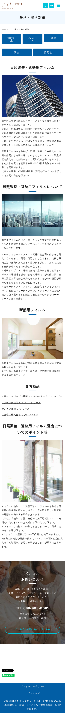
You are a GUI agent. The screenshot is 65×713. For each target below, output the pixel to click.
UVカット (32, 39)
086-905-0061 (36, 608)
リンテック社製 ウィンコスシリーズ (21, 402)
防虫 (16, 52)
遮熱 (53, 37)
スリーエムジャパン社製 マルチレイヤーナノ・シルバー (32, 396)
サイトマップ (32, 693)
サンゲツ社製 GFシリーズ (16, 408)
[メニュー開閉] (58, 5)
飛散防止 (11, 39)
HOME (5, 29)
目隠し (48, 52)
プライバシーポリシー (32, 686)
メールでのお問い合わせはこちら (32, 629)
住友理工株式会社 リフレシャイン (20, 414)
